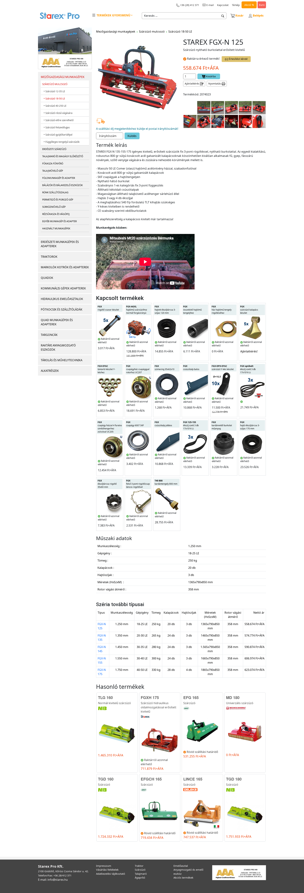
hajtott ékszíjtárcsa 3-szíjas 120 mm (165, 309)
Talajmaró (141, 873)
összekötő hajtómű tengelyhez (192, 309)
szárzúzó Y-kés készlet (223, 368)
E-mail (210, 5)
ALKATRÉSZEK (50, 371)
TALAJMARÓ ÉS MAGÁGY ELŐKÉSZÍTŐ (62, 156)
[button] (222, 15)
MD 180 (232, 697)
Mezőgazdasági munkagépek (115, 31)
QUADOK (47, 278)
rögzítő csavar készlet (108, 308)
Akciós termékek (183, 877)
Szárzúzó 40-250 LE (55, 105)
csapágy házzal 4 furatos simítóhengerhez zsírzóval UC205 (110, 427)
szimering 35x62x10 (164, 368)
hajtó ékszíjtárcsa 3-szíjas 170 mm (250, 425)
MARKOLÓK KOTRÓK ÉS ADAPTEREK (65, 267)
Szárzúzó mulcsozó (152, 31)
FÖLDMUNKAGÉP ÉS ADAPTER (58, 178)
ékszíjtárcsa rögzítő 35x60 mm (107, 483)
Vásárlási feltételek (107, 869)
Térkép (236, 5)
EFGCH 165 (151, 779)
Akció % (249, 5)
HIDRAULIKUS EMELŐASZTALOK (62, 299)
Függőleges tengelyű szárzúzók (62, 141)
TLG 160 (105, 697)
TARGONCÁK (49, 335)
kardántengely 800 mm (166, 482)
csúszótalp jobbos (163, 424)
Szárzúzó (189, 703)
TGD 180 (234, 779)
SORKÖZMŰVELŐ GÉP (54, 206)
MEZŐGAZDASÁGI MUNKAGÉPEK (62, 77)
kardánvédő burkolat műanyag (222, 425)
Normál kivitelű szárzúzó (114, 703)
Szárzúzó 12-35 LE (55, 91)
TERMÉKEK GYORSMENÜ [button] (113, 15)
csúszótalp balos (191, 368)
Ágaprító (140, 877)
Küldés (132, 136)
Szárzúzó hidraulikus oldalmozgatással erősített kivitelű (158, 707)
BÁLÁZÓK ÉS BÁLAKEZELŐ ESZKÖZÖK (62, 185)
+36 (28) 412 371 (189, 5)
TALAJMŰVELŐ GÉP (52, 170)
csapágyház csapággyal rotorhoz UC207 (137, 369)
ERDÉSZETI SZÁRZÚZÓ (54, 149)
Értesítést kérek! (238, 59)
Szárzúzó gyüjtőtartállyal (58, 134)
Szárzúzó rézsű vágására (58, 113)
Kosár (239, 15)
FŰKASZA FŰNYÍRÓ (52, 163)
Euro (262, 5)
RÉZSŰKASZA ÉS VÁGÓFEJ (56, 214)
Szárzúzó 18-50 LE (55, 98)
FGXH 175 (150, 697)
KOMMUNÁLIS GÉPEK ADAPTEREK (63, 288)
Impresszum (103, 865)
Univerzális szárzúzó (239, 703)
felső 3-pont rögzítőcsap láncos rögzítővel (138, 483)
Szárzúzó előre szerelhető (59, 120)
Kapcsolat (223, 5)
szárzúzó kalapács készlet (249, 309)
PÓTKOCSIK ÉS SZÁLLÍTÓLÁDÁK (61, 309)
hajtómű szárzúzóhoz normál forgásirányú (136, 309)
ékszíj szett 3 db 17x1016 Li (248, 369)
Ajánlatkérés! (249, 351)
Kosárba (210, 76)
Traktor (139, 865)
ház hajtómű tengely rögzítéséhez (222, 309)
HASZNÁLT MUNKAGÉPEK (56, 228)
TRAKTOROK (49, 257)
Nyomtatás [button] (215, 83)
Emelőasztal (180, 865)
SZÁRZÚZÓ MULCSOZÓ (54, 84)
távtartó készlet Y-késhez (106, 369)
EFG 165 (191, 697)
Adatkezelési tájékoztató (110, 873)
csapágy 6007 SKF (135, 424)
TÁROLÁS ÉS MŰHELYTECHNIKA (61, 360)
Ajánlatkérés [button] (192, 83)
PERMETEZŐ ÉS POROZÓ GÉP (57, 199)
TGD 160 (105, 779)
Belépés (258, 15)
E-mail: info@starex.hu (53, 880)
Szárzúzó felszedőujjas (57, 127)
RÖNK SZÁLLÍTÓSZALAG (55, 192)
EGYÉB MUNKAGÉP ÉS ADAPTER (59, 221)
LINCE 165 (192, 779)
